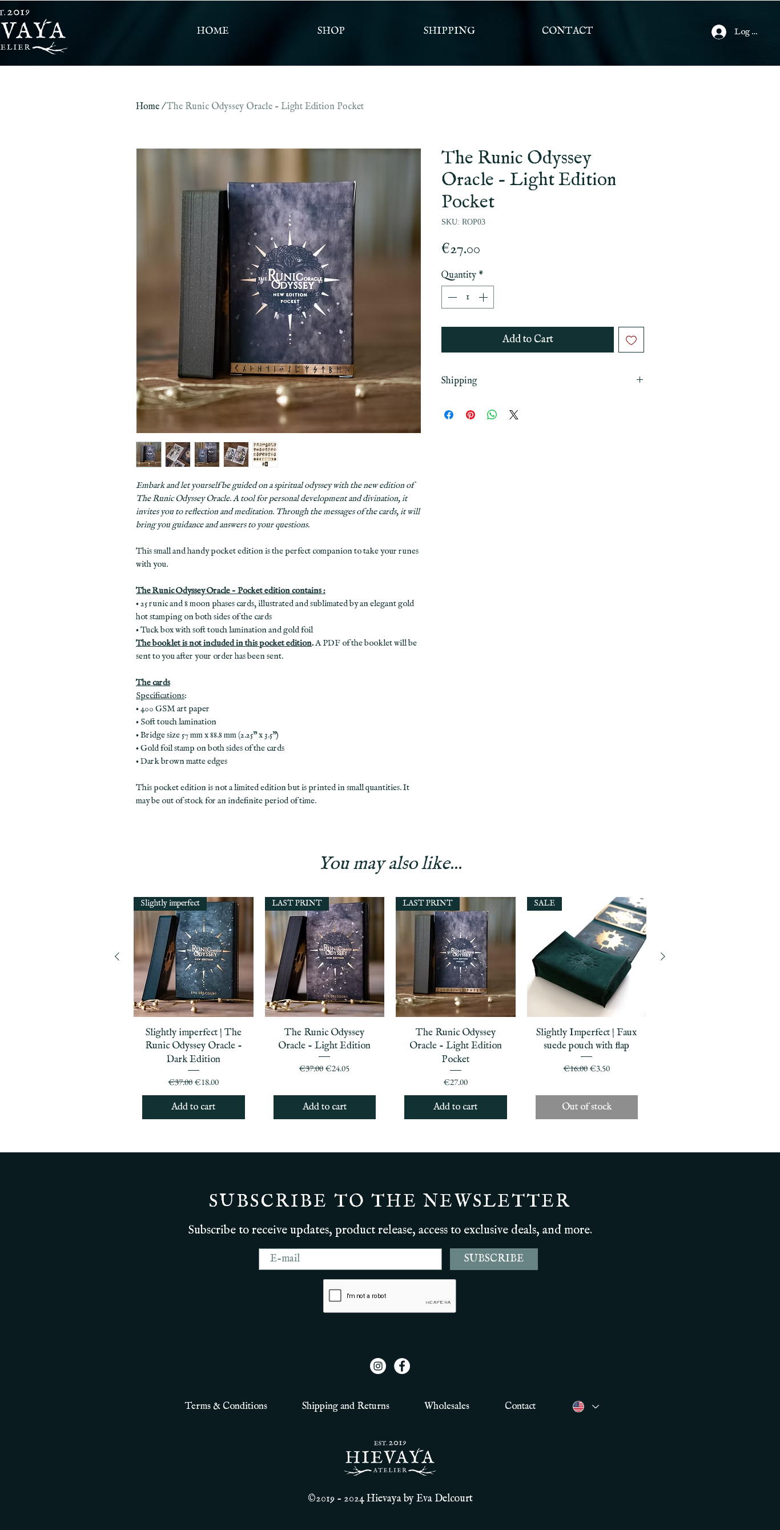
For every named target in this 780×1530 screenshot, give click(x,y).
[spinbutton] (467, 297)
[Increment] (484, 297)
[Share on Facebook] (449, 415)
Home (147, 107)
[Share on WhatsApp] (492, 415)
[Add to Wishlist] (631, 340)
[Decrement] (451, 297)
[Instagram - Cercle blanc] (378, 1366)
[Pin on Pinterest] (470, 415)
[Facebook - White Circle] (402, 1366)
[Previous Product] (117, 956)
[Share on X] (514, 415)
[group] (390, 1012)
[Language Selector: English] (585, 1406)
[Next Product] (663, 956)
